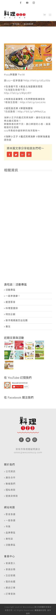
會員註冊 (10, 569)
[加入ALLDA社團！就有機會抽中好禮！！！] (29, 355)
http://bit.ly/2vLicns (33, 102)
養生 (8, 326)
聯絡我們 (10, 483)
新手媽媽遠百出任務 (17, 320)
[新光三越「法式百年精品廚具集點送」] (8, 345)
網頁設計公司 (40, 610)
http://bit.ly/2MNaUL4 (32, 111)
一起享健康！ (13, 296)
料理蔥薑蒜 (12, 308)
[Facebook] (21, 439)
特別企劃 (10, 314)
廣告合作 (10, 477)
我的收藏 (10, 581)
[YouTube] (28, 439)
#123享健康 (10, 74)
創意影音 (10, 302)
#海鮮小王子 (11, 136)
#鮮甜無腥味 (26, 108)
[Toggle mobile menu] (50, 14)
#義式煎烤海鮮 (27, 136)
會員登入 (10, 563)
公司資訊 (10, 471)
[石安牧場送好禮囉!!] (39, 355)
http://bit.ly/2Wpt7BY (18, 93)
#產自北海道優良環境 (31, 86)
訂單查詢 (10, 594)
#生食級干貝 (11, 86)
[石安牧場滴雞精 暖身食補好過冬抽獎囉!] (19, 345)
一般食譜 (10, 520)
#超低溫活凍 (11, 108)
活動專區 (10, 290)
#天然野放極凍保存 (34, 99)
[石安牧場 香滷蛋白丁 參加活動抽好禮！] (19, 355)
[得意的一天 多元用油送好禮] (29, 345)
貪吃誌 (9, 538)
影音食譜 (10, 514)
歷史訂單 (10, 587)
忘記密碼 (10, 575)
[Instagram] (34, 439)
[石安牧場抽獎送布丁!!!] (39, 345)
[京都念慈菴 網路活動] (8, 365)
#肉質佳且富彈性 (13, 99)
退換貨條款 (12, 496)
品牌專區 (10, 532)
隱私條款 (10, 490)
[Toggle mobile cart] (44, 14)
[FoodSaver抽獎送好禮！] (8, 355)
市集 (8, 526)
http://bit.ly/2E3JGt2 (37, 80)
